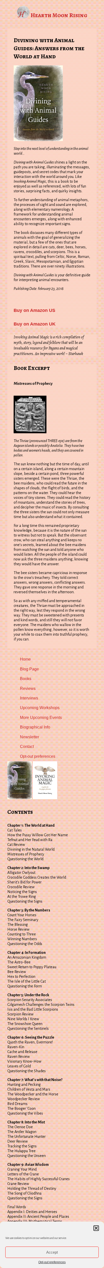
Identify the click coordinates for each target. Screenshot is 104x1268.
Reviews (28, 688)
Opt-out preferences (52, 1262)
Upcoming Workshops (40, 708)
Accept (52, 1252)
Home (25, 659)
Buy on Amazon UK (35, 324)
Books (25, 679)
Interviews (29, 698)
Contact (27, 746)
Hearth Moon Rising (59, 15)
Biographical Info (35, 727)
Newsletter (29, 737)
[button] (96, 1228)
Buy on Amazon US (34, 310)
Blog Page (29, 669)
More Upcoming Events (41, 717)
